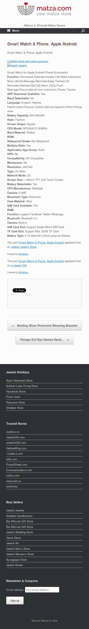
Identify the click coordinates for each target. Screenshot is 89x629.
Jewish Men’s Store (18, 549)
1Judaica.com (14, 453)
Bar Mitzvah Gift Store (19, 521)
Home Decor (13, 538)
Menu (15, 30)
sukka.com (12, 475)
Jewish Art (12, 543)
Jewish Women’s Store (20, 554)
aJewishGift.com (16, 443)
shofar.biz (12, 486)
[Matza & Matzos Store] (44, 9)
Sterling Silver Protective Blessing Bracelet (44, 325)
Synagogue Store (16, 560)
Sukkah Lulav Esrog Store (22, 386)
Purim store (13, 397)
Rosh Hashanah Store (19, 380)
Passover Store (15, 402)
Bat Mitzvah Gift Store (19, 527)
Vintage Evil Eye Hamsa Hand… (44, 339)
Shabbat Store (14, 408)
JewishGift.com (15, 437)
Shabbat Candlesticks (19, 516)
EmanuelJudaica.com (19, 470)
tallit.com (11, 459)
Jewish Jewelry (15, 510)
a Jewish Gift (19, 265)
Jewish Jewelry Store (23, 247)
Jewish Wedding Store (19, 532)
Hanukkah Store (15, 391)
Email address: (15, 590)
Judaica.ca (12, 432)
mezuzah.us (13, 481)
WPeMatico (23, 254)
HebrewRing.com (16, 448)
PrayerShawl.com (16, 464)
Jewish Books (14, 565)
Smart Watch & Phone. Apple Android (41, 242)
